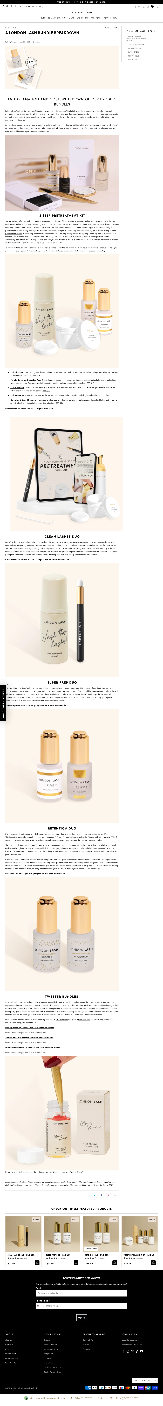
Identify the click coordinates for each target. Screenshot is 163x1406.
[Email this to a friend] (115, 1195)
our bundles (110, 128)
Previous (108, 28)
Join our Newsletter (12, 1358)
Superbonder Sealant (27, 859)
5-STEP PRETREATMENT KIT (136, 44)
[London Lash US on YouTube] (19, 6)
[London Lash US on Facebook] (3, 6)
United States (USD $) (34, 7)
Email (38, 1288)
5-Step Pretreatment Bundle (45, 221)
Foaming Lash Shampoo (42, 548)
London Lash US (17, 1388)
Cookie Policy (48, 1363)
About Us (8, 1340)
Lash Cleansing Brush (66, 548)
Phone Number (43, 1301)
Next (115, 28)
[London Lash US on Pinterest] (11, 6)
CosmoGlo (86, 1349)
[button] (64, 18)
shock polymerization (59, 862)
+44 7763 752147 (135, 1344)
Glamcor (86, 1344)
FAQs (7, 1349)
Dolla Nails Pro (88, 1340)
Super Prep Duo (26, 691)
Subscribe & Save (11, 1363)
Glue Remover (84, 1019)
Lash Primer (44, 697)
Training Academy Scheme (53, 1372)
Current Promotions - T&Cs (53, 1367)
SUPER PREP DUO (133, 52)
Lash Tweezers (62, 1019)
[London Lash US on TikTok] (15, 6)
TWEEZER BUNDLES (134, 60)
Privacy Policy (48, 1358)
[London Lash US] (82, 13)
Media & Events (10, 1353)
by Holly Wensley (11, 42)
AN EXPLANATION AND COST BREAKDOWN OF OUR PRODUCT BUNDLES (136, 38)
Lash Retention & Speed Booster (29, 845)
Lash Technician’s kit (88, 221)
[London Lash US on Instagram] (7, 6)
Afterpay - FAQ (49, 1353)
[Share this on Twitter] (95, 1195)
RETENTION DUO (133, 56)
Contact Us (9, 1344)
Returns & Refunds (50, 1344)
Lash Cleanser (80, 694)
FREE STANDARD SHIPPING (81, 2)
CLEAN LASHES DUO (135, 48)
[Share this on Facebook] (101, 1195)
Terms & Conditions (51, 1349)
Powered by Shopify (31, 1388)
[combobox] (40, 1306)
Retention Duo (15, 837)
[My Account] (148, 7)
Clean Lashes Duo (57, 545)
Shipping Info (48, 1340)
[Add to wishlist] (8, 1219)
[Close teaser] (7, 684)
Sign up (81, 1318)
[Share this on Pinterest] (108, 1195)
